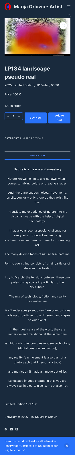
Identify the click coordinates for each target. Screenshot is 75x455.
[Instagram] (16, 429)
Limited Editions (31, 138)
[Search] (69, 15)
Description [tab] (37, 155)
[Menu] (68, 6)
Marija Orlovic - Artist (38, 6)
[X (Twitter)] (11, 429)
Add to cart (59, 118)
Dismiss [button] (67, 446)
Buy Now (35, 117)
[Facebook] (6, 429)
